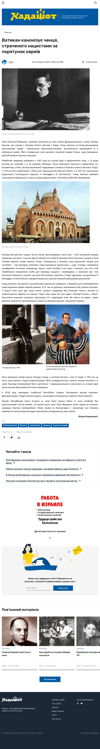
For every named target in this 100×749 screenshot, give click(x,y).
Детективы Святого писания (50, 531)
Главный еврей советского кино (16, 654)
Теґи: (4, 421)
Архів (54, 715)
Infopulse (94, 733)
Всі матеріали (50, 679)
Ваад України (58, 711)
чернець (46, 425)
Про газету (57, 704)
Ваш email (31, 588)
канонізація (35, 425)
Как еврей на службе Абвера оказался (54, 654)
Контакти (56, 719)
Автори (55, 707)
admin (11, 62)
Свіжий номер (58, 700)
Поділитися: (7, 432)
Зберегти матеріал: (24, 432)
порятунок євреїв (60, 425)
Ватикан (23, 425)
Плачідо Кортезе (10, 425)
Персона (8, 32)
